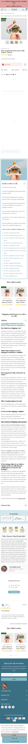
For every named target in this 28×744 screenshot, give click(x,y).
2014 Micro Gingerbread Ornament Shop (13, 273)
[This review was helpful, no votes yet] (22, 623)
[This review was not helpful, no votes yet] (25, 623)
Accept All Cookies (14, 741)
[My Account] (23, 10)
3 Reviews (10, 304)
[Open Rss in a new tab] (13, 707)
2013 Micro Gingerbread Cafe (10, 276)
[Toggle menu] (2, 9)
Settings (14, 735)
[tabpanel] (14, 169)
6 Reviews (24, 304)
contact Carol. (21, 498)
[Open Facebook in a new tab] (2, 707)
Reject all (14, 738)
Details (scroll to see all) (9, 184)
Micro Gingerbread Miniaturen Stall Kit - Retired (7, 301)
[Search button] (5, 10)
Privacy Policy (15, 731)
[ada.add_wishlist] (11, 294)
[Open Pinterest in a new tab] (9, 707)
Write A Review (14, 592)
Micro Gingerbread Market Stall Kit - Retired (21, 301)
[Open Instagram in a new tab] (6, 707)
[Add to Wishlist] (25, 64)
